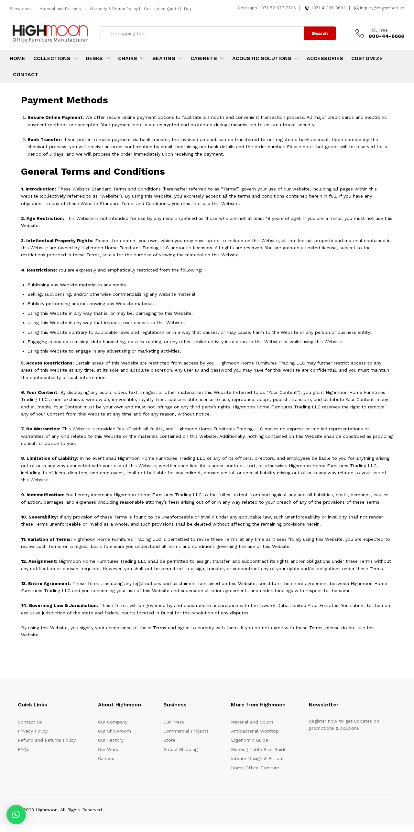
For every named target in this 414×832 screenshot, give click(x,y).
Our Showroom (114, 731)
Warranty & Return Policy (113, 8)
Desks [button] (94, 58)
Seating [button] (163, 58)
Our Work (108, 749)
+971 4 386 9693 (328, 7)
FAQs (23, 749)
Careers (106, 758)
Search (320, 33)
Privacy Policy (33, 731)
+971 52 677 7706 (277, 7)
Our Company (112, 721)
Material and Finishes (60, 8)
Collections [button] (52, 58)
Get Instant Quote (161, 8)
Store (169, 740)
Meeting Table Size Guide (259, 749)
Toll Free (378, 30)
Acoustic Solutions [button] (261, 58)
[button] (16, 814)
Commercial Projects (186, 731)
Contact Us (30, 721)
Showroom (21, 8)
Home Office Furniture (255, 767)
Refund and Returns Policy (47, 740)
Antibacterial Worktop (255, 731)
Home (17, 58)
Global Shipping (180, 749)
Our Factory (111, 740)
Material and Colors (252, 721)
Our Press (173, 721)
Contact (25, 74)
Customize (367, 58)
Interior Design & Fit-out (257, 758)
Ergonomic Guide (249, 740)
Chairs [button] (127, 58)
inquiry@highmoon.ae (382, 7)
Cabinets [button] (204, 58)
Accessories (325, 58)
